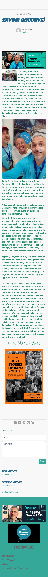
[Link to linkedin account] (22, 547)
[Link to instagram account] (32, 547)
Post (42, 461)
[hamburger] (6, 4)
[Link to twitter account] (18, 547)
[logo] (27, 4)
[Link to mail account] (25, 547)
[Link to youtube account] (29, 547)
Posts (24, 32)
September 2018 (8, 485)
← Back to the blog (10, 492)
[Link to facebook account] (15, 547)
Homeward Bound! (9, 474)
